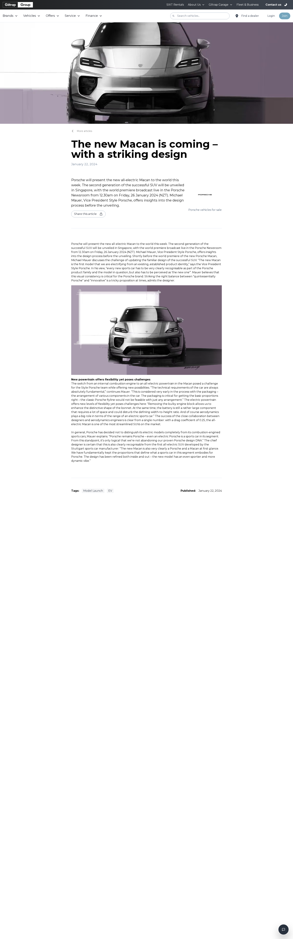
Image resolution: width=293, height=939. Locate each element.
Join (284, 15)
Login (271, 15)
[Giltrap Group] (18, 4)
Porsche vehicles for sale (205, 209)
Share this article (85, 214)
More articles (84, 131)
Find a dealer (250, 15)
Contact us (273, 4)
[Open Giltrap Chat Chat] (283, 929)
